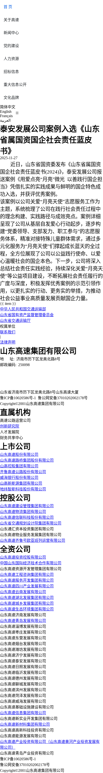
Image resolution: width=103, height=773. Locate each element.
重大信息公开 (15, 85)
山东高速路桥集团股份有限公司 (27, 460)
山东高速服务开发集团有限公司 (27, 580)
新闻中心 (11, 33)
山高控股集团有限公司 (19, 466)
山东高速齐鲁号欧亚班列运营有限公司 (32, 540)
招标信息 (11, 72)
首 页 (8, 7)
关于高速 (11, 20)
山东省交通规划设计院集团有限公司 (30, 523)
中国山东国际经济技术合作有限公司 (30, 563)
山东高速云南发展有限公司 (23, 592)
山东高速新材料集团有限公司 (25, 724)
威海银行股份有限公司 (19, 478)
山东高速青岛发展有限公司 (23, 621)
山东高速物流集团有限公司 (23, 512)
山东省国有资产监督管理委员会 (27, 315)
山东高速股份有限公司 (19, 455)
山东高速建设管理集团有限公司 (27, 506)
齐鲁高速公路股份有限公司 (23, 472)
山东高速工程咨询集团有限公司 (27, 575)
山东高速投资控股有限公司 (23, 557)
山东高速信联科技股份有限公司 (27, 517)
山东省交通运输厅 (15, 321)
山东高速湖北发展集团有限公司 (27, 598)
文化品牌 (11, 98)
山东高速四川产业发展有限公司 (27, 586)
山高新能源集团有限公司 (21, 483)
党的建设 (11, 46)
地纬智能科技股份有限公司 (23, 489)
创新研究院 (9, 426)
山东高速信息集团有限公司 (23, 713)
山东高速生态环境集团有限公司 (27, 609)
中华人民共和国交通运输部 (23, 309)
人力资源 (11, 59)
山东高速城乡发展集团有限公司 (27, 603)
